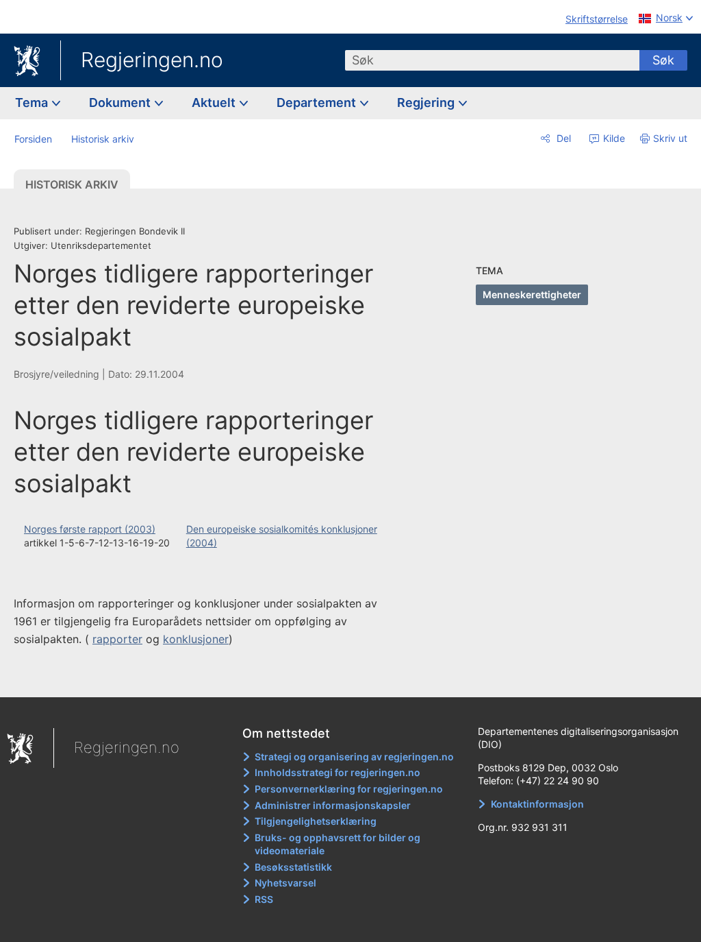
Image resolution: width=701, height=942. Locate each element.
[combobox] (492, 60)
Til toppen (209, 677)
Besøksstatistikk (293, 867)
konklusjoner (196, 639)
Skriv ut (670, 138)
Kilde (612, 138)
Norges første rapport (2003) (89, 529)
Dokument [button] (121, 102)
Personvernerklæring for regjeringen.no (349, 789)
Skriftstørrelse (596, 19)
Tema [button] (33, 102)
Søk (663, 60)
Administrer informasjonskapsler (333, 805)
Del (562, 138)
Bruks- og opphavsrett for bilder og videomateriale (337, 844)
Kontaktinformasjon (537, 804)
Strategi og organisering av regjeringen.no (354, 756)
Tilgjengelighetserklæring (316, 821)
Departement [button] (318, 102)
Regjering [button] (427, 102)
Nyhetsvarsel (285, 883)
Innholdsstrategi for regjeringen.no (337, 772)
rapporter (117, 639)
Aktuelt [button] (215, 102)
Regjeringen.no (152, 59)
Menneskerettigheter (532, 294)
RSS (264, 899)
